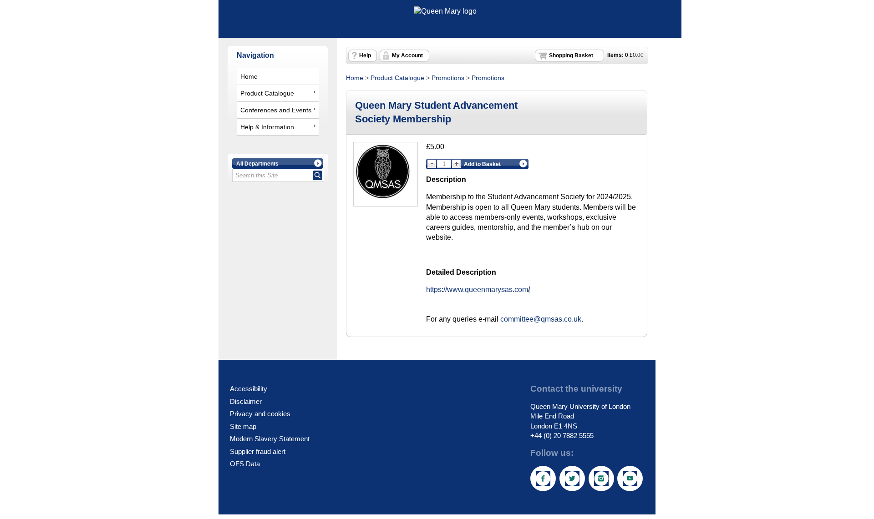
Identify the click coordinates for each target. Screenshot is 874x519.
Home (249, 76)
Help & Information (267, 127)
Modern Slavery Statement (270, 439)
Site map (243, 426)
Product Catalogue (267, 93)
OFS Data (245, 464)
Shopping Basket (571, 55)
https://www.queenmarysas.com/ (478, 289)
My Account (407, 55)
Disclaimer (246, 401)
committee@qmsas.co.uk (540, 319)
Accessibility (248, 389)
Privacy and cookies (260, 414)
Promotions (448, 77)
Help (365, 55)
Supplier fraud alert (257, 451)
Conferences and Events (275, 110)
